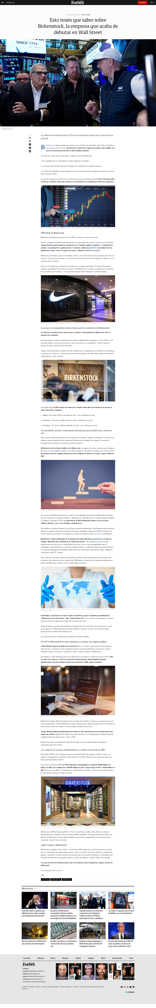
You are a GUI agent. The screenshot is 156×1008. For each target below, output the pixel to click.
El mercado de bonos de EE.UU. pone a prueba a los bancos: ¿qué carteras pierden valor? (121, 943)
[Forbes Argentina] (78, 2)
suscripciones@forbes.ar (36, 979)
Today (131, 958)
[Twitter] (30, 141)
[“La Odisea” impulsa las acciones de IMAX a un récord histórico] (121, 900)
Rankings (91, 958)
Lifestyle (78, 958)
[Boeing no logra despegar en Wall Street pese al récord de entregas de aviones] (92, 930)
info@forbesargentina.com (33, 973)
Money (53, 958)
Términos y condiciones (66, 986)
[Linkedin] (30, 151)
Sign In (152, 2)
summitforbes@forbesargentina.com (36, 976)
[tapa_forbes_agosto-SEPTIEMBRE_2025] (127, 971)
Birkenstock (49, 145)
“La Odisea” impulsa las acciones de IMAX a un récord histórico (121, 912)
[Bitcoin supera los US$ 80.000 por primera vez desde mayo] (35, 930)
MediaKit (24, 986)
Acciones (45, 879)
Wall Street (67, 879)
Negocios (65, 958)
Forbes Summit (117, 958)
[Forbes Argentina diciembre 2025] (101, 971)
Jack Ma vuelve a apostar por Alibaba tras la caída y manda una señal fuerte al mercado (33, 913)
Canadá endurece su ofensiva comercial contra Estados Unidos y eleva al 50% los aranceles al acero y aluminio (91, 914)
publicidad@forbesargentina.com (36, 971)
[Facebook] (30, 144)
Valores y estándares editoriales (50, 986)
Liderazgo (40, 958)
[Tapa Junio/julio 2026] (62, 971)
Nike (109, 255)
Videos (103, 958)
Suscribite (142, 2)
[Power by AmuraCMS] (129, 992)
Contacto (38, 986)
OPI (62, 179)
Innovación (26, 958)
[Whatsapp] (30, 138)
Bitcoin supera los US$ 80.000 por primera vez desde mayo (34, 942)
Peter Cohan (86, 15)
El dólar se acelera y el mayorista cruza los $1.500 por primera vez (64, 943)
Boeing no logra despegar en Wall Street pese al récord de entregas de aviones (90, 943)
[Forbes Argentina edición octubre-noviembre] (114, 971)
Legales (76, 986)
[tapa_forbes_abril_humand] (75, 971)
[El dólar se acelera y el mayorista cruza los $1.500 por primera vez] (64, 930)
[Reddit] (30, 148)
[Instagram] (127, 987)
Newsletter (31, 986)
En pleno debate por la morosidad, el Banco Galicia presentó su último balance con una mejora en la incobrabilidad (63, 914)
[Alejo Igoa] (88, 971)
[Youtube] (130, 987)
